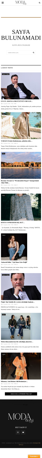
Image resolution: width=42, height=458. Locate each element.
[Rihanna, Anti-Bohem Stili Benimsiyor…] (21, 366)
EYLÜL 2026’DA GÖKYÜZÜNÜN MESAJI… (17, 101)
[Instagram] (18, 432)
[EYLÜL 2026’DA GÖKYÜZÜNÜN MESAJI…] (21, 85)
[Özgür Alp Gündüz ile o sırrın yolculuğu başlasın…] (21, 286)
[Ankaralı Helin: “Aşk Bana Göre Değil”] (21, 246)
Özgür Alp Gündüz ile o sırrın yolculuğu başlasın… (18, 302)
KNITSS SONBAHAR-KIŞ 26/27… (13, 222)
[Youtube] (23, 432)
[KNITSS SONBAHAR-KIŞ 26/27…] (21, 207)
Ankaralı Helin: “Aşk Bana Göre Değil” (14, 262)
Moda (3, 114)
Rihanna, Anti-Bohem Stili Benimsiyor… (14, 381)
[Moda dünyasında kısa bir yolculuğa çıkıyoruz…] (21, 326)
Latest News (7, 68)
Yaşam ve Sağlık (5, 74)
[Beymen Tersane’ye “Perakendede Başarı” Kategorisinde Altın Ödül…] (21, 165)
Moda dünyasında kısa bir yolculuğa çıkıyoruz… (17, 342)
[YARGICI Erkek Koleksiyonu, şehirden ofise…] (21, 125)
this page (25, 404)
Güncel (3, 235)
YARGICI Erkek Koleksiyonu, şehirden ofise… (16, 141)
